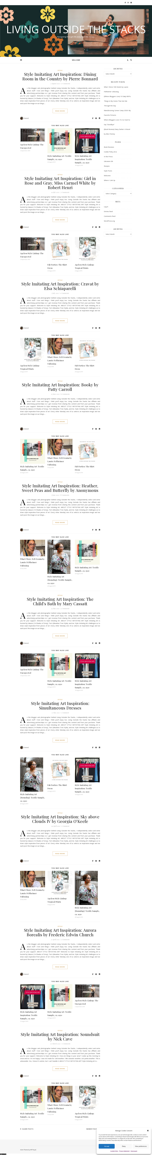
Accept (106, 1146)
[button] (148, 1131)
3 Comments (64, 192)
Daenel (26, 118)
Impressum (134, 1151)
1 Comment (65, 713)
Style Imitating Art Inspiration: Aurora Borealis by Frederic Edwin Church (60, 932)
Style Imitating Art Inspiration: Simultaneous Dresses (60, 705)
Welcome (76, 60)
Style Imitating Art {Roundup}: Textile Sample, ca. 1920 (59, 579)
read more (60, 111)
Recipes (107, 166)
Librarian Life (108, 161)
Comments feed (109, 216)
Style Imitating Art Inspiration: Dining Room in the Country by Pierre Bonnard (60, 76)
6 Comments (65, 394)
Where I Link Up (109, 180)
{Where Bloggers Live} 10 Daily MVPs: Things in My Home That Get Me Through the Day (117, 101)
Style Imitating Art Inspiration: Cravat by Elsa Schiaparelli (60, 286)
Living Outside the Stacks (76, 29)
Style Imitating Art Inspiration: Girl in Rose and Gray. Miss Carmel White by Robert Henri (60, 183)
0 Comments (65, 83)
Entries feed (108, 211)
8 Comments (64, 495)
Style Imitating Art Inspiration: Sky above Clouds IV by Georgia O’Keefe (60, 819)
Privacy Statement (124, 1151)
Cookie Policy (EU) (110, 152)
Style (60, 70)
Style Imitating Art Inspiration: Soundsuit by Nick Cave (60, 1036)
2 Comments (65, 939)
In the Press (108, 156)
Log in (106, 207)
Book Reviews (109, 147)
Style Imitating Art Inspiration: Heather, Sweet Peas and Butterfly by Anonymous (60, 488)
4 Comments (65, 608)
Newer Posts (92, 1129)
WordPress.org (109, 221)
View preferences (141, 1146)
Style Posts (108, 171)
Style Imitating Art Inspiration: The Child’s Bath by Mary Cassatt (60, 601)
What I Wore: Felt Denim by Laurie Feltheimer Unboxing (59, 360)
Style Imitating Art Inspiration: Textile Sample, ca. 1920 (83, 159)
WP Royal (33, 1150)
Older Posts (28, 1129)
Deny (124, 1146)
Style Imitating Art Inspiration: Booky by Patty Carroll (60, 387)
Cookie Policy (114, 1151)
